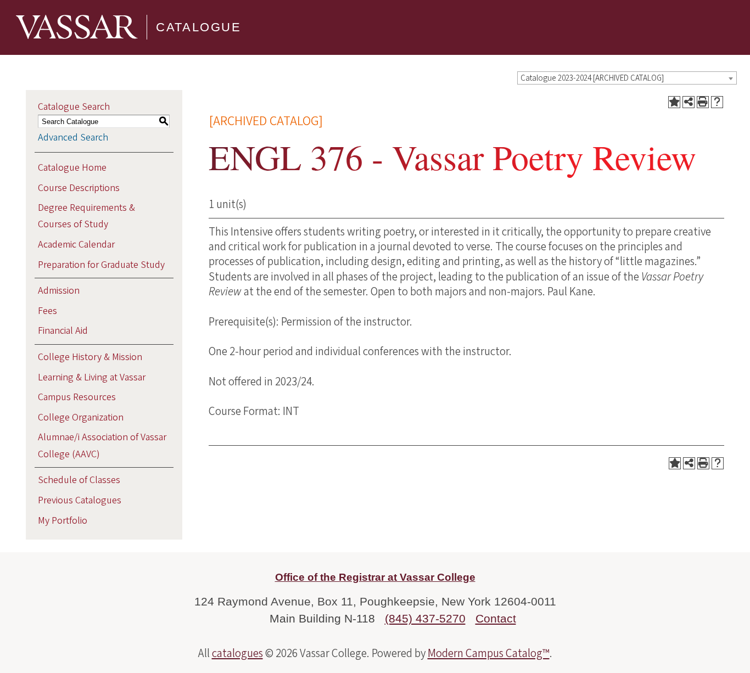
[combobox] (627, 78)
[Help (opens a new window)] (717, 102)
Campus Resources (77, 397)
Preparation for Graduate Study (101, 265)
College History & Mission (90, 357)
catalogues (237, 653)
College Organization (81, 417)
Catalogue (198, 27)
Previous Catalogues (79, 500)
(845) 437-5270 (425, 618)
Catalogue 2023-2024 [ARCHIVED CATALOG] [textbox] (592, 78)
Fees (47, 311)
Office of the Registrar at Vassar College (375, 577)
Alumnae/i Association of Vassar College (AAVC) (102, 445)
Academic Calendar (76, 244)
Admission (59, 291)
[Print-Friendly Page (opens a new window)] (703, 102)
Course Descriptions (79, 188)
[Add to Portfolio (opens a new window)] (674, 102)
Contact (495, 618)
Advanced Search (73, 137)
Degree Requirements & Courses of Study (86, 216)
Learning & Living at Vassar (91, 377)
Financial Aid (63, 331)
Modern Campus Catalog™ (489, 653)
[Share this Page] (688, 102)
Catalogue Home (72, 168)
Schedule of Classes (79, 480)
